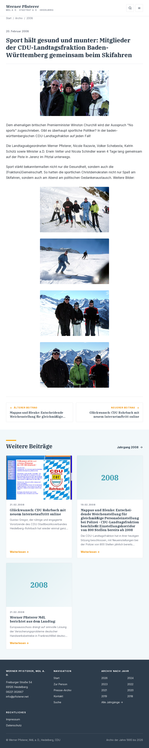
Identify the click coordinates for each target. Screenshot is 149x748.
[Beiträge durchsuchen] (130, 8)
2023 (104, 684)
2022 (130, 684)
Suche (57, 702)
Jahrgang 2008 (127, 447)
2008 (30, 18)
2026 (104, 678)
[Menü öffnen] (139, 8)
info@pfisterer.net (17, 696)
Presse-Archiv (62, 690)
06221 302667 (14, 692)
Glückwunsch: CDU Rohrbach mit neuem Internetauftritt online (38, 512)
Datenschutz (14, 725)
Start (8, 18)
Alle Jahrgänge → (112, 702)
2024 (130, 678)
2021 (104, 690)
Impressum (13, 719)
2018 (130, 696)
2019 (104, 696)
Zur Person (60, 684)
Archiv (19, 18)
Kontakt (58, 696)
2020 (130, 690)
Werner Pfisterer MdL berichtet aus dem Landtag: (33, 619)
